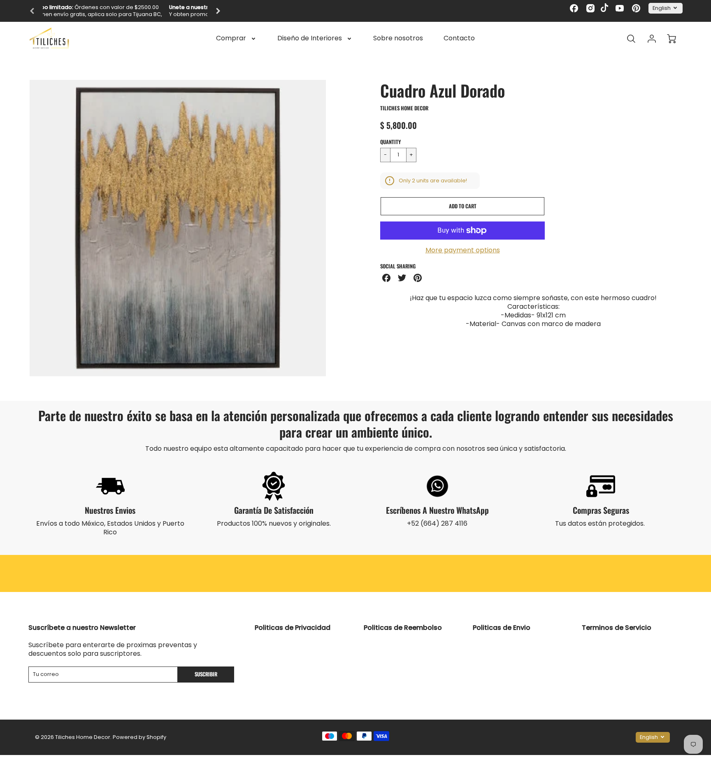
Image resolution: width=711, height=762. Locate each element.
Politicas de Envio (501, 627)
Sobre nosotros (398, 38)
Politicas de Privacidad (292, 627)
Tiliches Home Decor (404, 108)
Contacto (459, 38)
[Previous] (32, 11)
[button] (462, 206)
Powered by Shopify (139, 737)
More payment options (462, 250)
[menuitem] (236, 38)
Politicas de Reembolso (403, 627)
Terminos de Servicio (616, 627)
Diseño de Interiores (309, 38)
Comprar (231, 38)
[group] (125, 11)
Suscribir (206, 674)
